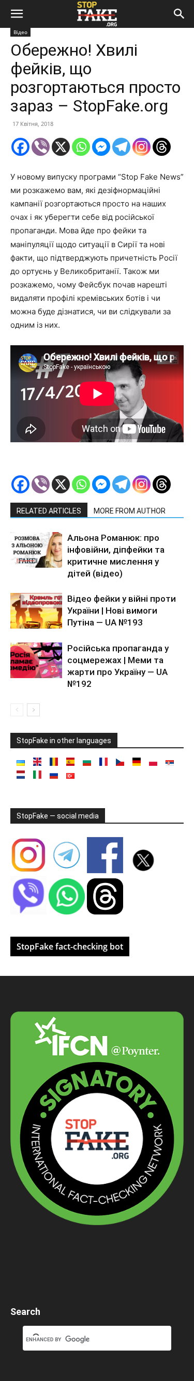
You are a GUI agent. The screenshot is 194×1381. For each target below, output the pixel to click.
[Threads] (162, 147)
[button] (16, 14)
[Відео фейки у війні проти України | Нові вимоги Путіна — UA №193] (36, 611)
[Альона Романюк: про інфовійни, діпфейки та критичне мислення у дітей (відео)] (36, 550)
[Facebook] (20, 147)
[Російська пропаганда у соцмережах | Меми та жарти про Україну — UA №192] (36, 660)
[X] (61, 147)
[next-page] (33, 709)
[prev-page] (16, 709)
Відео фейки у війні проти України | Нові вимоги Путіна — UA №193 (121, 610)
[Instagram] (141, 147)
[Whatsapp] (81, 147)
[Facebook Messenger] (101, 147)
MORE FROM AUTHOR (130, 511)
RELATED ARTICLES (49, 511)
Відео (20, 32)
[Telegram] (121, 147)
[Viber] (41, 147)
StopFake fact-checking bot (70, 946)
